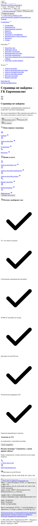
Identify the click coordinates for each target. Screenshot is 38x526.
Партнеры (8, 33)
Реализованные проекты (13, 29)
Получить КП (23, 120)
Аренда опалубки (11, 68)
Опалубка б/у (5, 81)
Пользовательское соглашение (11, 513)
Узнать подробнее (7, 445)
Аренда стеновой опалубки (14, 72)
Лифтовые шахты (11, 50)
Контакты (13, 83)
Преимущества (10, 27)
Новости (8, 31)
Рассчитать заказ (9, 120)
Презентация (5, 83)
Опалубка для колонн (12, 51)
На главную (7, 123)
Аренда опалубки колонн (13, 74)
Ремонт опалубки (11, 77)
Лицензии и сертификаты (14, 34)
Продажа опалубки (11, 76)
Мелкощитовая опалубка (13, 53)
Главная (3, 19)
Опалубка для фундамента (14, 60)
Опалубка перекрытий (12, 55)
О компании (5, 22)
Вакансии (8, 38)
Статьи (7, 40)
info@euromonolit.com (20, 481)
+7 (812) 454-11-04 (7, 481)
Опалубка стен (10, 48)
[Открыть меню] (3, 2)
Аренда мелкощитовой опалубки (16, 70)
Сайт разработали (15, 516)
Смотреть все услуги (8, 195)
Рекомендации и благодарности (16, 36)
